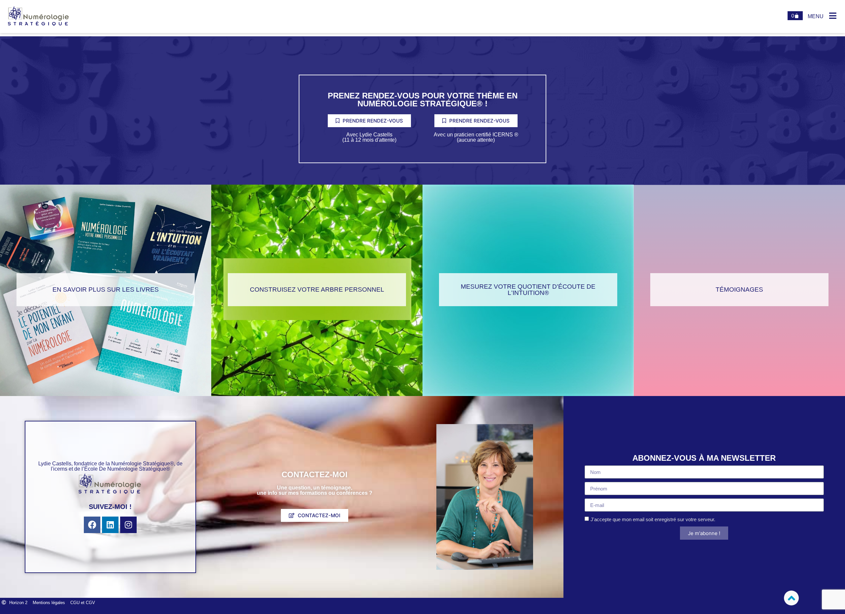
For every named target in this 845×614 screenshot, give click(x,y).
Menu (816, 16)
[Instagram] (128, 525)
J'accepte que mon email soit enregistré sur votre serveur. (653, 519)
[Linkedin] (110, 525)
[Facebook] (92, 525)
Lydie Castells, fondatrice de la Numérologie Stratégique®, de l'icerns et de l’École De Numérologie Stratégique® (110, 466)
